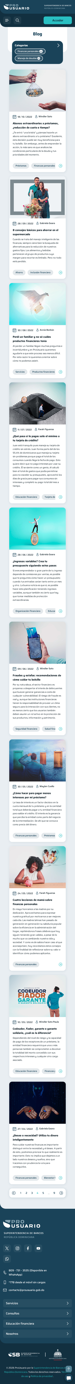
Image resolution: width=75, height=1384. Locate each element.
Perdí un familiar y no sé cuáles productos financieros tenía (32, 339)
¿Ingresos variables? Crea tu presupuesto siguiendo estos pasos (35, 563)
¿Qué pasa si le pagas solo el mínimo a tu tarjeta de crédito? (36, 438)
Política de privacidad (42, 1376)
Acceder (57, 21)
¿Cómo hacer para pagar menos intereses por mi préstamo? (32, 795)
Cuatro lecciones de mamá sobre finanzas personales (32, 902)
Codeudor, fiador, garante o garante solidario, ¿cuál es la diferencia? (35, 1031)
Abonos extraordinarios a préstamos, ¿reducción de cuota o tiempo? (35, 125)
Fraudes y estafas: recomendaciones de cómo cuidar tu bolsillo (37, 677)
